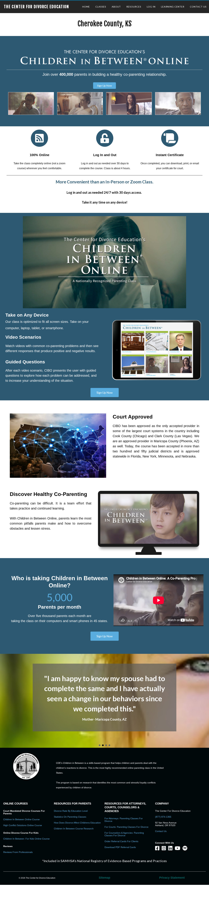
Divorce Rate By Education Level (71, 838)
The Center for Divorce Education (36, 6)
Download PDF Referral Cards (120, 874)
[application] (104, 262)
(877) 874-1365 (163, 843)
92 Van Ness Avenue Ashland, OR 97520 (166, 851)
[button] (104, 85)
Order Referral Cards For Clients (121, 868)
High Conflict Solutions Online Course (22, 852)
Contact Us (161, 858)
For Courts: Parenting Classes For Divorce (126, 854)
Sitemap (104, 904)
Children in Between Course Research (74, 855)
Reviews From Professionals (18, 879)
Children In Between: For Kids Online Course (26, 865)
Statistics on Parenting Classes (70, 843)
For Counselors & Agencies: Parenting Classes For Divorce (124, 861)
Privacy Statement (172, 904)
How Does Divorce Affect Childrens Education (77, 849)
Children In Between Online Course (21, 846)
